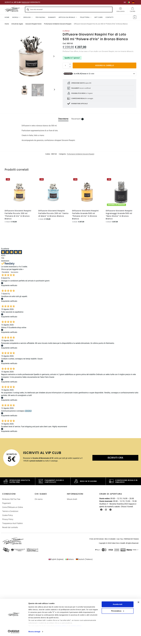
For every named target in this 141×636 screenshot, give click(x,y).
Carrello (132, 11)
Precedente (5, 272)
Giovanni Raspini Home (33, 24)
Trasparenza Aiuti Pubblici (12, 523)
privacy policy (61, 626)
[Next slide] (53, 56)
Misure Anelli (72, 499)
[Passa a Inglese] (125, 2)
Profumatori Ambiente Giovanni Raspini (57, 24)
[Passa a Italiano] (129, 2)
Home (7, 24)
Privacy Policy (7, 519)
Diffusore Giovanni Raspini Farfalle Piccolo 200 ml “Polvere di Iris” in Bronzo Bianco (18, 214)
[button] (134, 17)
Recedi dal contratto (10, 527)
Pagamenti (6, 503)
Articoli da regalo (17, 24)
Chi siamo (39, 499)
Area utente (120, 11)
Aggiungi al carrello (104, 65)
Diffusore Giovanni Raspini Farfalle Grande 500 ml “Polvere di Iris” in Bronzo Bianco (85, 214)
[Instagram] (106, 510)
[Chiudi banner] (138, 602)
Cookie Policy (7, 515)
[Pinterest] (110, 510)
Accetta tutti (117, 604)
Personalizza (116, 611)
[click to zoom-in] (31, 56)
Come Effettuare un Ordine (12, 507)
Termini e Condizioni (10, 511)
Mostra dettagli (34, 632)
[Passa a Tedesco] (133, 2)
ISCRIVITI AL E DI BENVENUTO (22, 2)
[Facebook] (101, 510)
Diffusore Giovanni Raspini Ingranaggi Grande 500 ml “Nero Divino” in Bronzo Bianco (119, 214)
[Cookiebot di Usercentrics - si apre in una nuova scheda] (13, 631)
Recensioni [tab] (77, 119)
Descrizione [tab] (63, 119)
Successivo (14, 272)
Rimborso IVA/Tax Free (11, 499)
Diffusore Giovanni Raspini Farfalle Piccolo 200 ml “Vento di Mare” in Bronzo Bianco (53, 213)
